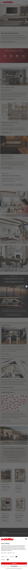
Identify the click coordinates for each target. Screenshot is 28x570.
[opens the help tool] (26, 286)
